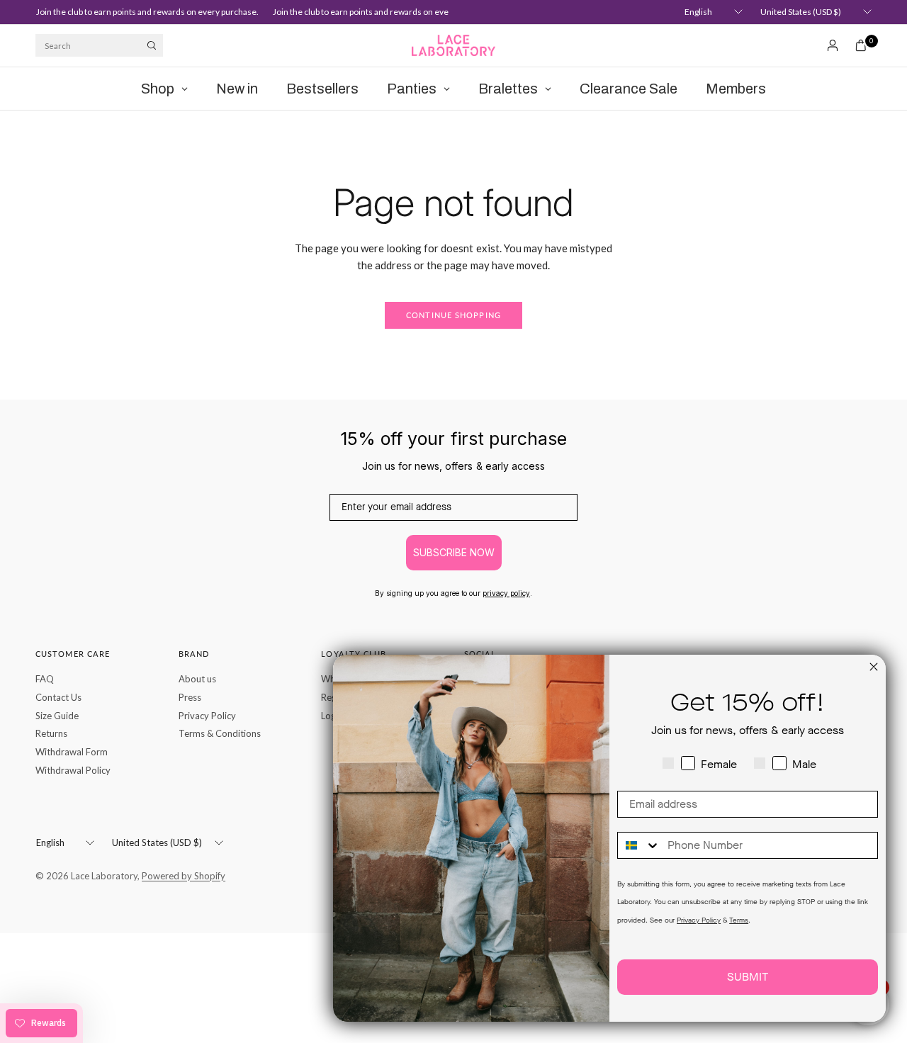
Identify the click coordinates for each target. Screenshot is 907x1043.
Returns (51, 733)
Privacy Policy (207, 715)
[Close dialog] (873, 666)
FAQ (44, 678)
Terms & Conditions (220, 733)
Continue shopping (453, 315)
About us (197, 678)
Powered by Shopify (183, 875)
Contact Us (58, 697)
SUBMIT (747, 976)
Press (190, 697)
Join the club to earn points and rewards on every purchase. (142, 11)
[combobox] (639, 845)
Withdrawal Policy (73, 770)
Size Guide (57, 715)
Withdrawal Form (71, 751)
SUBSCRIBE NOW (454, 552)
